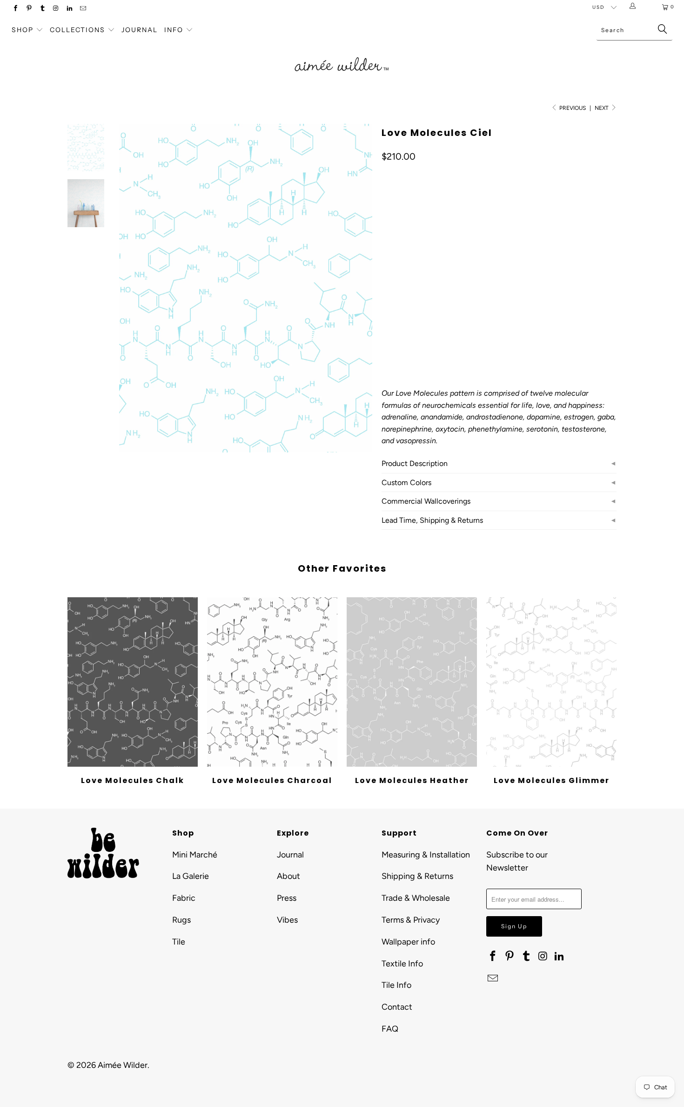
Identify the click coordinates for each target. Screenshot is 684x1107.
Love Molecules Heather (412, 682)
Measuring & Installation (426, 855)
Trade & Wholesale (416, 898)
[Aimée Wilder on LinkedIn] (69, 9)
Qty (387, 309)
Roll (394, 282)
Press (286, 898)
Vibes (287, 920)
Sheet (425, 282)
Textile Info (402, 963)
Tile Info (396, 985)
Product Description (415, 463)
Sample (460, 282)
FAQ (390, 1029)
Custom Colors (406, 482)
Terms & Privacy (411, 920)
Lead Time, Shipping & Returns (432, 520)
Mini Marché (194, 855)
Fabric (183, 898)
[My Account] (634, 7)
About (288, 876)
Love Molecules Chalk (132, 682)
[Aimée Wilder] (341, 53)
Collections (78, 30)
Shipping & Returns (417, 876)
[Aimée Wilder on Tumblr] (42, 9)
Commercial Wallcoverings (426, 501)
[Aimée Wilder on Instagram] (55, 9)
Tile (178, 942)
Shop (23, 30)
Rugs (181, 920)
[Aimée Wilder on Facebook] (15, 9)
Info (173, 30)
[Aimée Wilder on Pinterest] (28, 9)
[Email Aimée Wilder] (82, 9)
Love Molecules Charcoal (272, 682)
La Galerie (190, 876)
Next (602, 108)
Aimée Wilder (123, 1065)
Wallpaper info (408, 942)
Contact (397, 1007)
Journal (139, 30)
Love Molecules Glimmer (551, 682)
